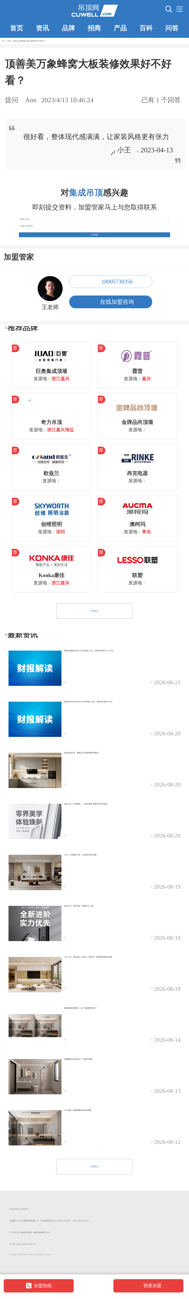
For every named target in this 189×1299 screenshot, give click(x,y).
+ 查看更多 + (94, 611)
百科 (146, 28)
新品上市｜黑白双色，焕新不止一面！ (79, 906)
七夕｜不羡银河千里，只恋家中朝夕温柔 (80, 855)
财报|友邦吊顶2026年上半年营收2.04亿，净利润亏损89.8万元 (88, 702)
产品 (120, 28)
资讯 (42, 28)
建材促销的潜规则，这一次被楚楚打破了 (80, 1008)
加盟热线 (43, 1285)
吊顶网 (12, 1221)
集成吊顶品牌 (26, 1232)
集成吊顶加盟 (29, 1221)
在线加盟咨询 (117, 302)
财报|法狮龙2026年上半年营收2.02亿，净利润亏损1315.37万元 (88, 651)
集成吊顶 (47, 1221)
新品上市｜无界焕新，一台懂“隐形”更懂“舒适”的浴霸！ (86, 804)
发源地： (52, 378)
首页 (16, 28)
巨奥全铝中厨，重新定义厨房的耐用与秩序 (81, 753)
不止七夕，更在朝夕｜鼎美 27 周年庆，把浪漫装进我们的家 (88, 957)
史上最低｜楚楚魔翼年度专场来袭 (77, 1110)
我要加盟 (152, 1285)
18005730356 (117, 281)
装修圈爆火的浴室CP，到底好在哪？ (78, 1059)
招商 (94, 28)
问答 (172, 28)
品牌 (68, 28)
